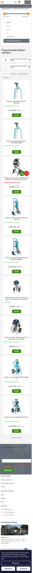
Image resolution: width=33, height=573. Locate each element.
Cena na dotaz (10, 36)
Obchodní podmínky (6, 479)
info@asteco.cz (8, 509)
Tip (7, 33)
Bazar (2, 501)
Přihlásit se (8, 470)
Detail (16, 115)
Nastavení (15, 563)
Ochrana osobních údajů (7, 483)
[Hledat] (15, 2)
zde (2, 558)
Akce (7, 26)
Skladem (8, 22)
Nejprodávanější (23, 74)
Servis (2, 494)
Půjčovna (3, 498)
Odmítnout (8, 569)
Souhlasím (23, 569)
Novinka (8, 29)
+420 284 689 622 (9, 512)
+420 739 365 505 (9, 515)
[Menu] (27, 2)
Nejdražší (13, 74)
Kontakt (3, 486)
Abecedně (6, 77)
